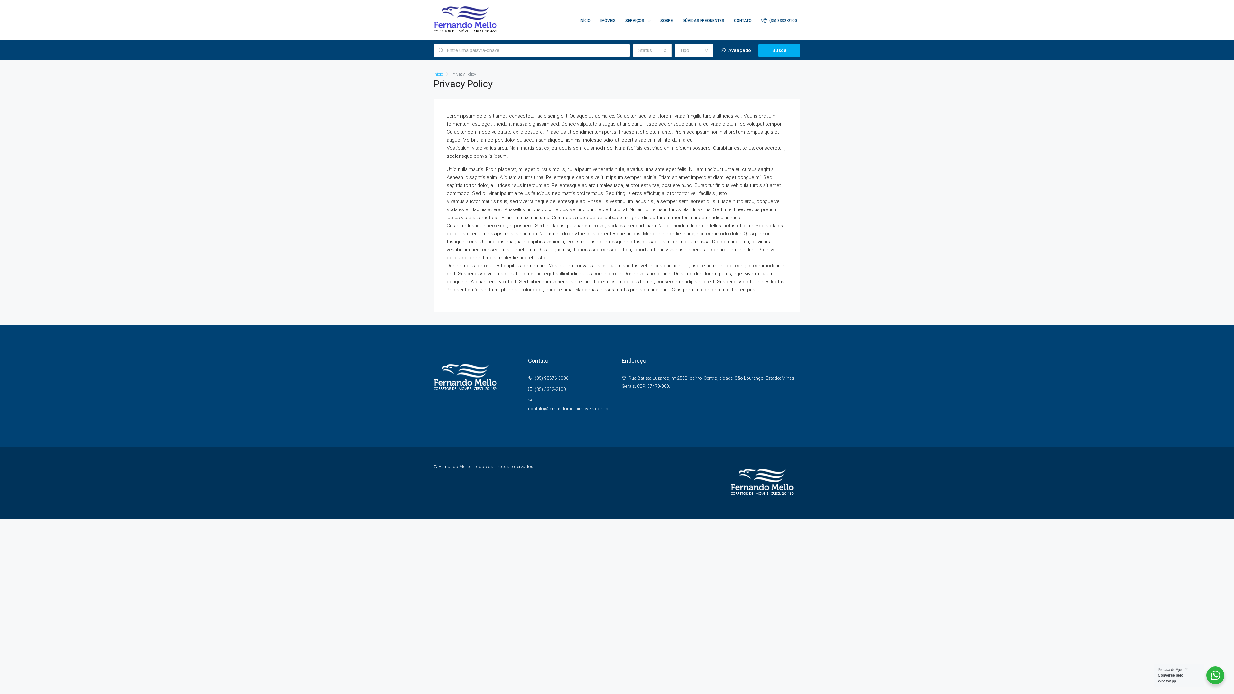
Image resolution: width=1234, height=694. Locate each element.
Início (585, 20)
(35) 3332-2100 (782, 20)
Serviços (634, 20)
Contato (743, 20)
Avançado (739, 50)
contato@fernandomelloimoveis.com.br (569, 408)
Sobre (666, 20)
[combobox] (652, 50)
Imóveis (608, 20)
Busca (779, 50)
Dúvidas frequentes (703, 20)
